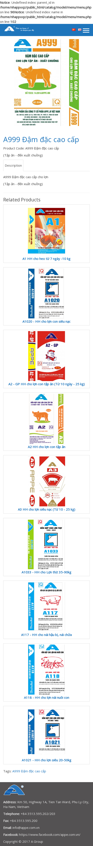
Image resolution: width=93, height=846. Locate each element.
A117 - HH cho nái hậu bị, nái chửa (46, 634)
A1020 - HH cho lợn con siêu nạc (46, 321)
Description (13, 165)
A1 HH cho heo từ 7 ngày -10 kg (46, 258)
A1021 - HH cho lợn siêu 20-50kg (46, 760)
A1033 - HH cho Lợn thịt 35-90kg (46, 572)
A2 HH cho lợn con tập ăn (46, 447)
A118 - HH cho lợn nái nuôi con (46, 697)
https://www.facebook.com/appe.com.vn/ (49, 834)
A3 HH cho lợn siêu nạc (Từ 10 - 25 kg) (46, 509)
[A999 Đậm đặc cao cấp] (46, 82)
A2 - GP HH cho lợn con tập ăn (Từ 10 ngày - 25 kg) (46, 384)
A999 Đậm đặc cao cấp (29, 771)
